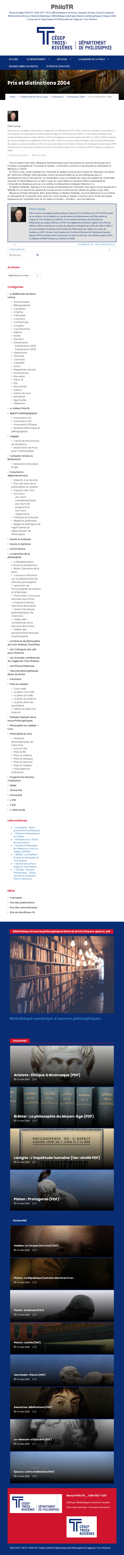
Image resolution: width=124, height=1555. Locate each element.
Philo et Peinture (23, 762)
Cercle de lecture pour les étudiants (25, 442)
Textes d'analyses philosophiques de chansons (23, 613)
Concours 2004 (17, 249)
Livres (17, 366)
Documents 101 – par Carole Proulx (96, 244)
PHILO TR (18, 379)
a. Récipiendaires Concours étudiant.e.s (24, 563)
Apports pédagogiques (23, 413)
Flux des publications (22, 902)
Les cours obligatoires (22, 512)
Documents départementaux (18, 473)
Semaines (19, 396)
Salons (18, 390)
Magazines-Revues (25, 369)
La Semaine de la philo (91, 59)
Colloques (20, 315)
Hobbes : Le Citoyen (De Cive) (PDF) (36, 1245)
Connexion (16, 897)
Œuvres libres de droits (23, 66)
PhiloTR (62, 6)
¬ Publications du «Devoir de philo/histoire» (26, 841)
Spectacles (20, 400)
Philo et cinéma (23, 755)
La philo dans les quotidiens (22, 704)
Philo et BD (20, 752)
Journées (19, 362)
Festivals (19, 356)
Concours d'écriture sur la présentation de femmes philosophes (24, 579)
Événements (21, 342)
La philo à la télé (23, 695)
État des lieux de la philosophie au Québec (24, 485)
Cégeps (14, 436)
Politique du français (26, 517)
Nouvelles (19, 376)
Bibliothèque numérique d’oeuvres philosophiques (55, 1018)
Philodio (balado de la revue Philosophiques (22, 719)
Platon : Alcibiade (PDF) (29, 1310)
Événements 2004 (19, 155)
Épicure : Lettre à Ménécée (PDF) (34, 1471)
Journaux (19, 359)
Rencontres (20, 386)
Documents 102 (23, 421)
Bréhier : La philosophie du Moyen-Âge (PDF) (54, 1116)
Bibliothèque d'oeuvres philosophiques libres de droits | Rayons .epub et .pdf (61, 931)
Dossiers (19, 339)
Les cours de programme (22, 505)
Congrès (19, 325)
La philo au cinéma (25, 698)
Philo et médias (19, 684)
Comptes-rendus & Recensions (20, 457)
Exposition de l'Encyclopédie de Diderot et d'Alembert (26, 589)
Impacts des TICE (24, 490)
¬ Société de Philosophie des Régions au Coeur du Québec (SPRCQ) (26, 848)
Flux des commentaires (23, 907)
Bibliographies (22, 305)
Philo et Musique (23, 758)
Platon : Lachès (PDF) (27, 1342)
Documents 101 (22, 417)
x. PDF (13, 800)
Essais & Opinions (20, 544)
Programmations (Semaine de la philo (23, 604)
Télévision (19, 403)
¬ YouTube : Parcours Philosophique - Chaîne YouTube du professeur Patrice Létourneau (25, 874)
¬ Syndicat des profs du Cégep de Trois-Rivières (25, 865)
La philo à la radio (24, 692)
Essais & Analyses (20, 539)
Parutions (15, 679)
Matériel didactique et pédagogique (25, 429)
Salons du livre (22, 393)
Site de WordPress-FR (22, 912)
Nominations (21, 373)
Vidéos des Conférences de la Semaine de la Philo (22, 623)
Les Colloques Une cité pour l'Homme (22, 651)
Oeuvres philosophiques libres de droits (23, 672)
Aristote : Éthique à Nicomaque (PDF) (47, 1075)
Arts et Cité (20, 748)
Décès (17, 335)
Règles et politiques (25, 520)
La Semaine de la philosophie (19, 555)
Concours (19, 318)
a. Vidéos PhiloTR (19, 408)
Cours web (20, 688)
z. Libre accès (17, 809)
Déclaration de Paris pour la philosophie (24, 449)
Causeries (20, 308)
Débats (18, 332)
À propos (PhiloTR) (58, 66)
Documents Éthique (25, 424)
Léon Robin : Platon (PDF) (30, 1375)
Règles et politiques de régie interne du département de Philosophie (25, 529)
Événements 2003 (25, 345)
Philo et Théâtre (23, 765)
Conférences (21, 322)
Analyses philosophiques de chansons (22, 742)
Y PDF (13, 805)
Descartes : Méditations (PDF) (33, 1407)
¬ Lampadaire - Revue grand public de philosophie (27, 829)
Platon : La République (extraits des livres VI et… (44, 1278)
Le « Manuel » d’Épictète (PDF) (33, 1439)
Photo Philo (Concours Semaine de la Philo (25, 597)
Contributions (22, 329)
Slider (13, 785)
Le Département (36, 59)
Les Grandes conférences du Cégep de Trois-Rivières (24, 659)
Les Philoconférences (22, 666)
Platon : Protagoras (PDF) (36, 1199)
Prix (16, 383)
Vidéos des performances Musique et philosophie (25, 633)
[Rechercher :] (24, 255)
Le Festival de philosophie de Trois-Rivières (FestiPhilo (24, 643)
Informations (17, 548)
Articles (62, 59)
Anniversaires (22, 302)
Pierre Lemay (14, 126)
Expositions (20, 352)
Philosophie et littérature (20, 770)
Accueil (13, 59)
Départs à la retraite (26, 480)
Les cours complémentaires (25, 498)
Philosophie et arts (21, 733)
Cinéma (18, 312)
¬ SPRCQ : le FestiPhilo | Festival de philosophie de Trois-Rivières (26, 857)
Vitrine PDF (16, 790)
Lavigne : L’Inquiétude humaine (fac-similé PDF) (57, 1157)
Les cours (19, 493)
